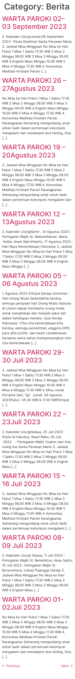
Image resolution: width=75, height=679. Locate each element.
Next (67, 666)
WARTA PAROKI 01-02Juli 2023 (33, 603)
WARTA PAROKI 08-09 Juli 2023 (33, 541)
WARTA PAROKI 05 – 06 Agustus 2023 (34, 280)
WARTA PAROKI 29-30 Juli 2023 (33, 356)
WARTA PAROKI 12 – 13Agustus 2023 (33, 218)
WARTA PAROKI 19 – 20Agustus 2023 (33, 151)
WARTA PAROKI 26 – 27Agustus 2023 (34, 84)
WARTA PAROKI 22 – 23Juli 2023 (34, 418)
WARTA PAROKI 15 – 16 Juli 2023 (33, 480)
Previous (11, 666)
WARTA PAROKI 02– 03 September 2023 (34, 23)
